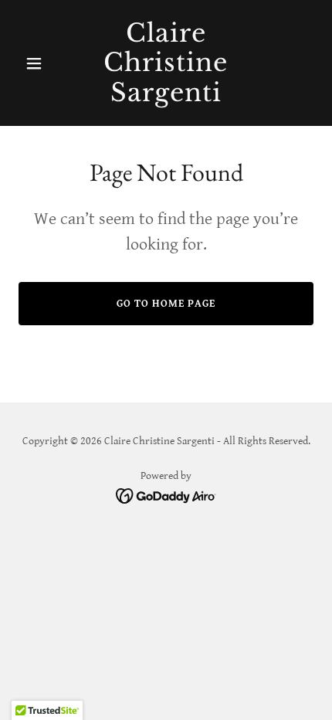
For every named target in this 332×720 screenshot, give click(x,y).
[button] (41, 63)
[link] (166, 97)
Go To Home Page (166, 303)
